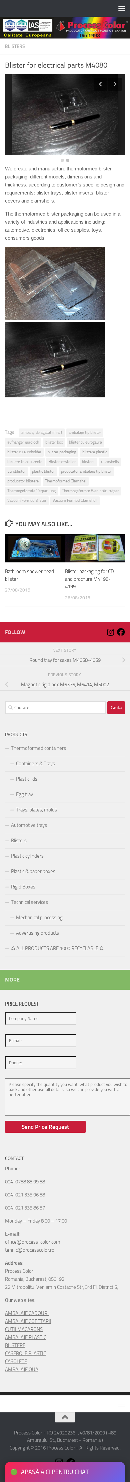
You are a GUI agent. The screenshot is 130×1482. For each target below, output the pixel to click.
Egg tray (24, 794)
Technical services (29, 902)
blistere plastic (94, 452)
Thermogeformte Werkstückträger (90, 490)
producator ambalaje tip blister (86, 471)
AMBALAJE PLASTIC (25, 1337)
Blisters (15, 46)
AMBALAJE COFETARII (28, 1321)
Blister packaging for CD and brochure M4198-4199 (89, 579)
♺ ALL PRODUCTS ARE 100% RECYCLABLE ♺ (57, 948)
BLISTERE (15, 1345)
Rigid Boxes (23, 887)
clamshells (110, 461)
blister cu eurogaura (85, 442)
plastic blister (43, 471)
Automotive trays (29, 825)
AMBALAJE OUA (21, 1370)
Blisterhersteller (62, 461)
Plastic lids (26, 779)
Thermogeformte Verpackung (31, 490)
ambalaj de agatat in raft (41, 432)
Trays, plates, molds (36, 810)
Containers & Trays (35, 764)
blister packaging (62, 452)
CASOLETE (16, 1361)
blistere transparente (24, 461)
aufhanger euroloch (23, 442)
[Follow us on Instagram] (110, 632)
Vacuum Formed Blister (26, 500)
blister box (54, 442)
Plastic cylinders (27, 856)
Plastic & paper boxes (33, 871)
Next (115, 84)
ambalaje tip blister (85, 432)
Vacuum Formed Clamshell (75, 500)
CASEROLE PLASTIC (25, 1353)
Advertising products (37, 933)
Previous (100, 84)
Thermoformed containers (38, 748)
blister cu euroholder (24, 452)
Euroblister (16, 471)
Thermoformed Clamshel (65, 481)
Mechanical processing (39, 918)
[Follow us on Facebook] (121, 632)
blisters (88, 461)
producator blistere (23, 481)
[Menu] (121, 8)
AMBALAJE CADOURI (27, 1313)
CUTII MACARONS (24, 1329)
